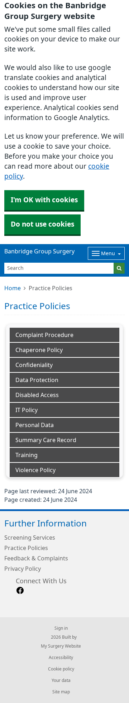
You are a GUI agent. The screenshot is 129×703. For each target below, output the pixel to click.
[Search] (119, 268)
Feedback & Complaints (36, 558)
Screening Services (29, 537)
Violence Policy (35, 470)
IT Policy (26, 410)
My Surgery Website (61, 646)
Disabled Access (37, 395)
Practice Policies (26, 548)
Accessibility (61, 657)
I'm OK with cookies (44, 200)
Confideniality (34, 365)
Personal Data (34, 425)
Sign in (61, 628)
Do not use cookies (42, 224)
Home (12, 288)
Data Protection (36, 380)
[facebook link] (20, 590)
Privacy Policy (22, 568)
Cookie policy (61, 669)
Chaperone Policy (39, 350)
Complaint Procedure (44, 335)
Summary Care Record (45, 440)
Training (26, 455)
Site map (61, 692)
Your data (61, 680)
